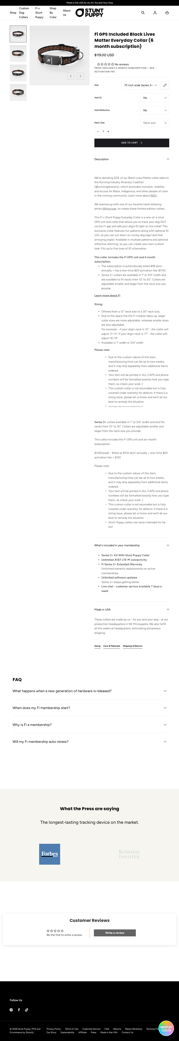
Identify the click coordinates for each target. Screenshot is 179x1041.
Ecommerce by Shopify (22, 1032)
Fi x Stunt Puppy (39, 13)
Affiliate (82, 1032)
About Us (67, 13)
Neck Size (99, 122)
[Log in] (155, 13)
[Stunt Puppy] (89, 13)
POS (34, 1029)
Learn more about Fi (107, 295)
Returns (117, 1029)
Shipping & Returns (132, 646)
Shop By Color (53, 13)
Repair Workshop (133, 1029)
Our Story (51, 1032)
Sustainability (67, 1032)
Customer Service (91, 1029)
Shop (13, 12)
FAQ (107, 1029)
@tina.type (109, 208)
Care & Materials (111, 646)
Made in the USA (109, 1032)
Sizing (97, 646)
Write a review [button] (114, 932)
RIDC (154, 195)
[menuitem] (18, 34)
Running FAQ (153, 1029)
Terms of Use (71, 1029)
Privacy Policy (53, 1029)
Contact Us (127, 1032)
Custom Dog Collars (24, 13)
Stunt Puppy (24, 1029)
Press (93, 1032)
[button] (143, 13)
